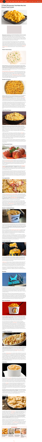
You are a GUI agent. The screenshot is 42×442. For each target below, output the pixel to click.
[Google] (34, 1)
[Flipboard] (30, 1)
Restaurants (21, 1)
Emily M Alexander (4, 8)
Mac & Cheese (15, 322)
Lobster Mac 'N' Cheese (14, 197)
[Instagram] (29, 1)
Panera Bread (24, 409)
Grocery (25, 1)
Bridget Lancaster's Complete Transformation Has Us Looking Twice (23, 435)
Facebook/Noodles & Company (23, 93)
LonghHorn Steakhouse (24, 345)
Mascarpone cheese (11, 203)
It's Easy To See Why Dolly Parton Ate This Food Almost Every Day (11, 435)
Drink (18, 1)
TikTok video (12, 412)
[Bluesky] (32, 1)
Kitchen (13, 1)
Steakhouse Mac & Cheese (18, 349)
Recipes (8, 1)
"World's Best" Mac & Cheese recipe (16, 229)
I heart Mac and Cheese (24, 124)
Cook (10, 1)
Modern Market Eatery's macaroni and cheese (8, 71)
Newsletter (39, 1)
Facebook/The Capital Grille (23, 192)
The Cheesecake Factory (23, 158)
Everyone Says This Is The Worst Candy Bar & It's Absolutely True (17, 435)
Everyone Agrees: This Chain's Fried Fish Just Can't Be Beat (4, 435)
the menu (22, 132)
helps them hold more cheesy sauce (17, 74)
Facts (16, 1)
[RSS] (35, 1)
